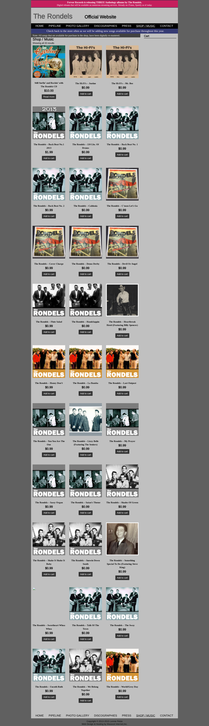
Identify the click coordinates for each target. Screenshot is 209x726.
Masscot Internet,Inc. (117, 724)
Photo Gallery (77, 25)
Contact (166, 25)
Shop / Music (145, 25)
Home (39, 25)
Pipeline (55, 25)
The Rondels (53, 16)
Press (126, 25)
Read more (48, 96)
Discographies (105, 25)
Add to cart (85, 93)
